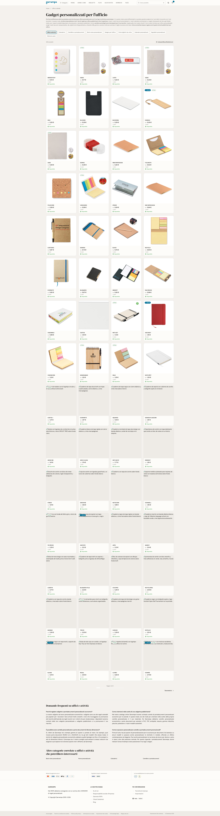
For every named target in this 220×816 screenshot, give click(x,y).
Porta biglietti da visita (125, 32)
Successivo (168, 690)
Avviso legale (49, 813)
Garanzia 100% (97, 796)
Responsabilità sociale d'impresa (103, 794)
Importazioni (139, 794)
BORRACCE (119, 3)
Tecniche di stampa (141, 791)
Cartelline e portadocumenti (76, 32)
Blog (94, 802)
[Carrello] (172, 2)
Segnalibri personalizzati (158, 32)
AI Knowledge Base (114, 813)
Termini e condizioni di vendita (61, 813)
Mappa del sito (124, 813)
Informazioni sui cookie (88, 813)
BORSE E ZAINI (82, 3)
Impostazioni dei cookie (102, 813)
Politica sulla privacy (76, 813)
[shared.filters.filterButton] (165, 42)
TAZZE (127, 3)
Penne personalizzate (84, 758)
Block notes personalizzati (94, 32)
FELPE (100, 3)
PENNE (73, 3)
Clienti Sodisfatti (98, 799)
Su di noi (95, 791)
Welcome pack (51, 36)
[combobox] (150, 3)
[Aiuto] (168, 2)
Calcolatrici (62, 32)
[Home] (51, 3)
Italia (138, 798)
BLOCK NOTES (109, 3)
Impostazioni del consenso (156, 813)
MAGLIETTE (92, 3)
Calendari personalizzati (141, 32)
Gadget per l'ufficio (110, 32)
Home (47, 8)
